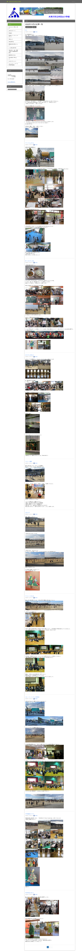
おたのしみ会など (29, 355)
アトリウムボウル (29, 143)
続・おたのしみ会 (29, 261)
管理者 (36, 31)
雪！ (26, 30)
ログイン (73, 1)
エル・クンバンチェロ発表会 (32, 697)
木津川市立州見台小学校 (15, 1)
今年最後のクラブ (29, 814)
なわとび (27, 512)
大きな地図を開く (11, 82)
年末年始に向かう (29, 892)
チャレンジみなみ (29, 596)
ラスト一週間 (28, 461)
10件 (34, 27)
